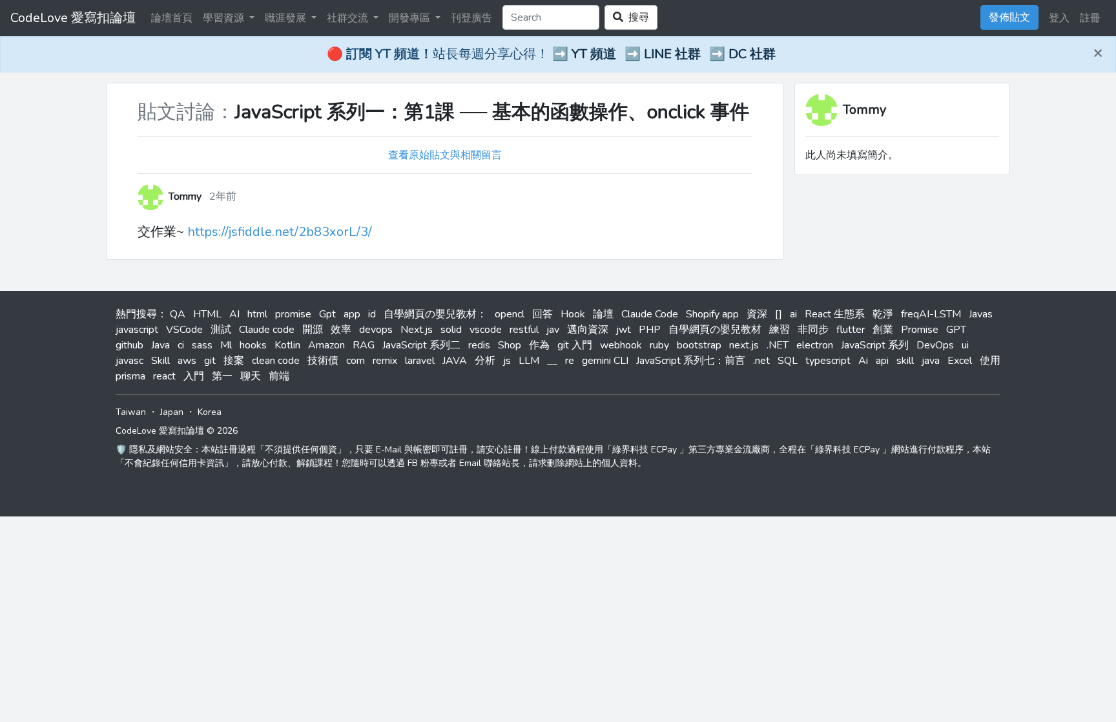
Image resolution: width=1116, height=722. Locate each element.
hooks (253, 345)
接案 (233, 361)
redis (479, 345)
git (210, 361)
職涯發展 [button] (287, 18)
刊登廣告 (471, 18)
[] (778, 314)
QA (177, 314)
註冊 (1090, 18)
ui (965, 345)
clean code (276, 361)
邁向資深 (587, 330)
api (882, 361)
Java (160, 345)
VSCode (184, 330)
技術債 (322, 361)
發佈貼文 (1009, 17)
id (372, 314)
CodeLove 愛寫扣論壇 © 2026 (177, 431)
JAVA (454, 361)
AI (234, 314)
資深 (757, 314)
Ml (226, 345)
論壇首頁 (171, 18)
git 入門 (574, 345)
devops (376, 330)
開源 (312, 330)
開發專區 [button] (411, 18)
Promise (919, 330)
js (507, 361)
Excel (959, 361)
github (129, 345)
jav (552, 330)
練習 (779, 330)
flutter (850, 330)
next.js (744, 345)
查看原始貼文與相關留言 (445, 155)
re (569, 361)
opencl (509, 314)
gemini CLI (605, 361)
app (352, 314)
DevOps (935, 345)
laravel (420, 361)
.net (761, 361)
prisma (130, 376)
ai (793, 314)
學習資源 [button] (225, 18)
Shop (509, 345)
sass (202, 345)
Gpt (327, 314)
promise (293, 314)
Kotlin (287, 345)
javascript (137, 330)
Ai (863, 361)
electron (814, 345)
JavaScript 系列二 (421, 345)
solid (451, 330)
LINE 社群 (672, 54)
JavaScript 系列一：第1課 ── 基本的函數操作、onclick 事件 (491, 112)
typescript (828, 361)
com (355, 361)
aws (187, 361)
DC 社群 (752, 54)
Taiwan (131, 412)
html (257, 314)
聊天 (250, 376)
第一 (222, 376)
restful (524, 330)
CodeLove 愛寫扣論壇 (73, 18)
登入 (1059, 18)
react (164, 376)
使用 (990, 361)
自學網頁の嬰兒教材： (435, 314)
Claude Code (649, 314)
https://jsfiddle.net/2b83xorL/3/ (279, 231)
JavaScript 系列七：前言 (690, 361)
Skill (160, 361)
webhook (621, 345)
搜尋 (636, 17)
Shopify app (712, 314)
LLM (529, 361)
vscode (486, 330)
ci (181, 345)
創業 (883, 330)
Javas (981, 314)
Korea (210, 412)
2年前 (222, 196)
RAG (364, 345)
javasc (129, 361)
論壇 (603, 314)
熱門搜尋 (136, 314)
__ (552, 361)
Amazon (326, 345)
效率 (341, 330)
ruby (659, 345)
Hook (573, 314)
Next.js (416, 330)
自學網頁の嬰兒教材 (714, 330)
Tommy (864, 109)
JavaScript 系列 (875, 345)
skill (905, 361)
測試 (221, 330)
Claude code (266, 330)
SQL (788, 361)
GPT (956, 330)
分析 (485, 361)
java (931, 361)
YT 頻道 (594, 54)
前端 (279, 376)
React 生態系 (835, 314)
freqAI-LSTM (931, 314)
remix (385, 361)
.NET (778, 345)
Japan (171, 412)
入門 (193, 376)
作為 (539, 345)
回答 (542, 314)
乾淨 (883, 314)
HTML (207, 314)
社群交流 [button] (349, 18)
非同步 (813, 330)
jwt (623, 330)
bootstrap (699, 345)
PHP (650, 330)
